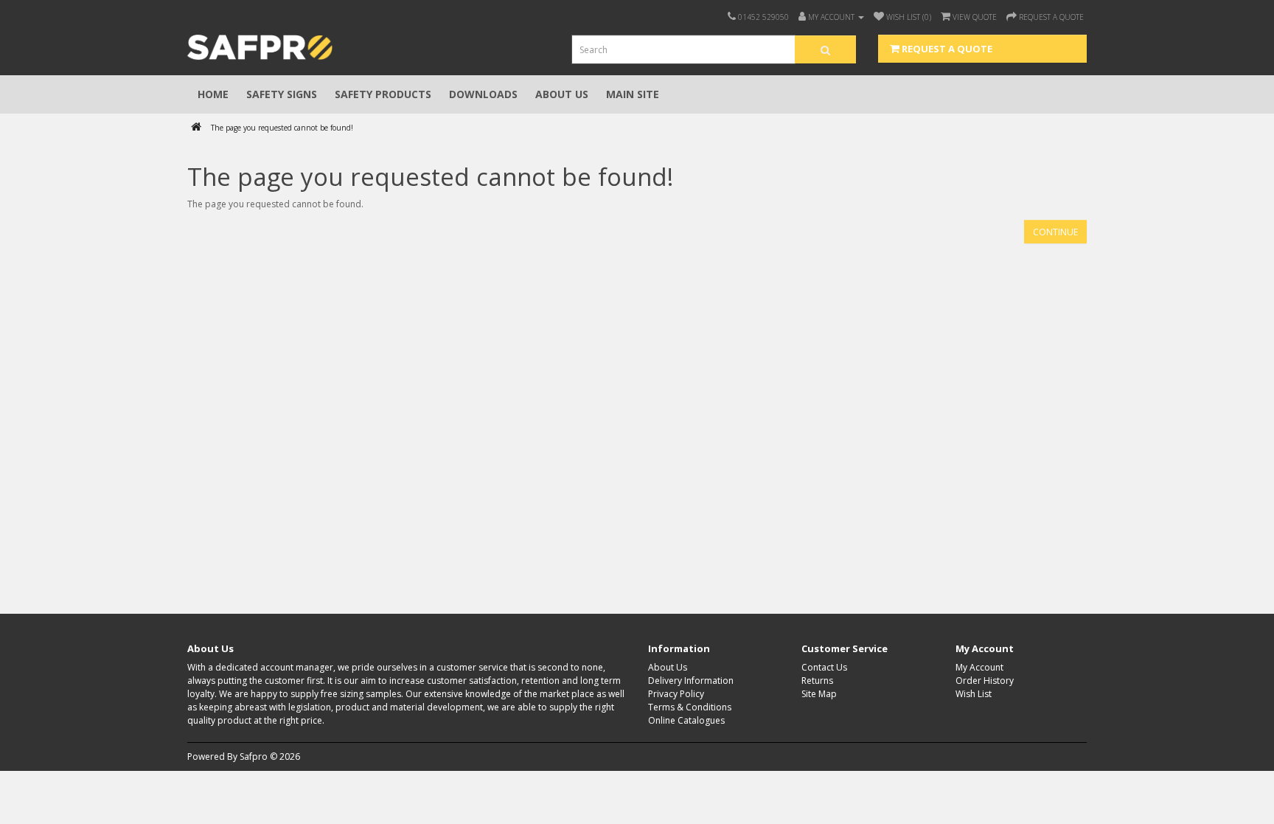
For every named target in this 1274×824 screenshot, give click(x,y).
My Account (979, 667)
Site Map (819, 694)
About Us (667, 667)
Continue (1055, 232)
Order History (985, 680)
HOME (213, 94)
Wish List (974, 694)
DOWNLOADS (483, 94)
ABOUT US (561, 94)
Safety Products (383, 94)
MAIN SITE (632, 94)
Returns (817, 680)
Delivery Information (691, 680)
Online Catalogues (686, 720)
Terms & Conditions (689, 707)
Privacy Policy (676, 694)
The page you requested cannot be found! (282, 127)
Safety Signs (281, 94)
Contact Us (824, 667)
